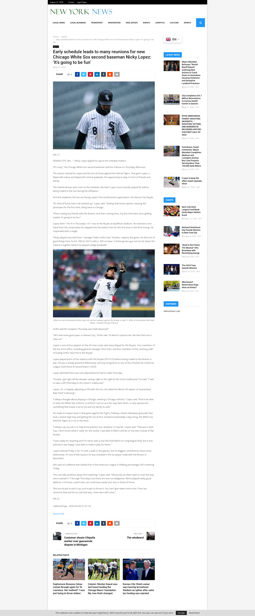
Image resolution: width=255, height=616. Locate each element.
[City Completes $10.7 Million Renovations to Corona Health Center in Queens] (172, 99)
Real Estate (132, 22)
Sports (187, 22)
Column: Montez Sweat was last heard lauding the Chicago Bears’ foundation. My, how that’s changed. (102, 589)
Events (146, 22)
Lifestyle (160, 22)
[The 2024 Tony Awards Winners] (172, 269)
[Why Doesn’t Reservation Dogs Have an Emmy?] (172, 286)
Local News (59, 22)
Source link (58, 513)
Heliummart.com (172, 311)
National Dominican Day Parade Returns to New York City (191, 230)
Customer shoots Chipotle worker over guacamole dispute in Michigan (79, 541)
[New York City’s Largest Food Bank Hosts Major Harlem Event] (172, 211)
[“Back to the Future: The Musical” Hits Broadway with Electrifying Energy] (172, 249)
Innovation (114, 22)
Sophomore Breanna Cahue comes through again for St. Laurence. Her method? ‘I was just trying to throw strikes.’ (69, 589)
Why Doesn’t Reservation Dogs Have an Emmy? (190, 285)
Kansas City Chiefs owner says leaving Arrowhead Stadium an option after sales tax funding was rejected (138, 589)
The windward (135, 537)
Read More (194, 613)
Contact (71, 2)
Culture (174, 22)
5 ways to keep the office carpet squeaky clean (192, 181)
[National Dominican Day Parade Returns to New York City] (172, 231)
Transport (97, 22)
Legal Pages (82, 2)
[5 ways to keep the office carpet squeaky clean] (172, 182)
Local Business (78, 22)
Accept (181, 612)
